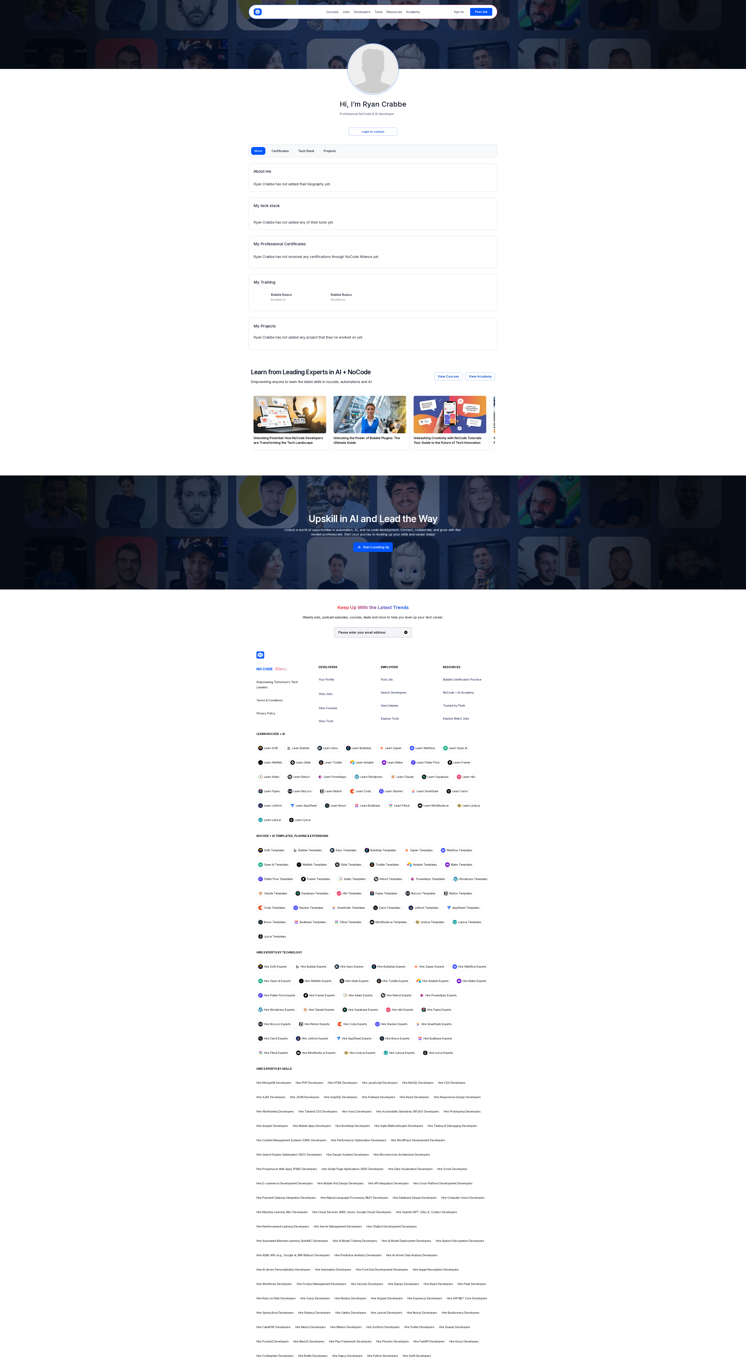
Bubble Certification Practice (462, 679)
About (258, 150)
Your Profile (326, 679)
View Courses (448, 376)
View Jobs (326, 694)
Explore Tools (390, 718)
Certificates (280, 151)
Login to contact (373, 131)
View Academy (480, 376)
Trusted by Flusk (454, 705)
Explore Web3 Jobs (456, 718)
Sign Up (459, 11)
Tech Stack (306, 151)
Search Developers (393, 692)
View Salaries (389, 705)
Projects (330, 151)
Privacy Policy (265, 713)
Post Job (387, 679)
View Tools (326, 721)
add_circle (406, 632)
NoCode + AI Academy (458, 692)
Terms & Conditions (269, 700)
